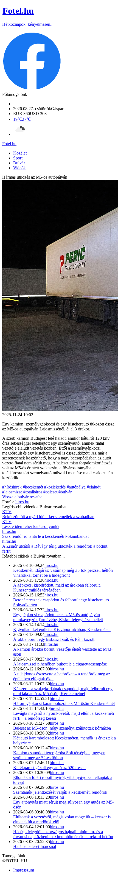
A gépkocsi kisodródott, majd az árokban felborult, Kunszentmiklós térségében (57, 587)
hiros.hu (51, 565)
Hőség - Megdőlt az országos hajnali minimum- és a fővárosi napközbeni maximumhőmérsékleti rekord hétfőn (63, 834)
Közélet (20, 153)
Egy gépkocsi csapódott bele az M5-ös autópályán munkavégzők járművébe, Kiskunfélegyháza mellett (58, 617)
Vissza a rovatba (22, 497)
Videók (19, 167)
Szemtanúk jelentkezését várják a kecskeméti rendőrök (60, 792)
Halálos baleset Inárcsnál (34, 846)
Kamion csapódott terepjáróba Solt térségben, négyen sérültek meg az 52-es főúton (59, 755)
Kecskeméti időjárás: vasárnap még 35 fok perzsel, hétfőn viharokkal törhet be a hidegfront (63, 573)
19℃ (22, 119)
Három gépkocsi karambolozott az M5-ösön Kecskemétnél (64, 703)
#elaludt (93, 487)
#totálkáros (32, 492)
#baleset (50, 492)
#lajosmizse (12, 492)
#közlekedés (55, 487)
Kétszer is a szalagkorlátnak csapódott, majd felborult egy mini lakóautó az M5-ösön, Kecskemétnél (63, 691)
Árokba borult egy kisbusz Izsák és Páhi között (53, 639)
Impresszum (23, 870)
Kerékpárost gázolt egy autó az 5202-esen (49, 767)
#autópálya (76, 487)
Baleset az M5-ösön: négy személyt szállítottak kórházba (62, 728)
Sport (18, 158)
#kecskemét (33, 487)
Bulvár (19, 163)
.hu (9, 143)
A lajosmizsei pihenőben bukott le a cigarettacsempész (60, 664)
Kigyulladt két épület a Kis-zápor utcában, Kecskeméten (62, 629)
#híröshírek (12, 487)
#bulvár (65, 492)
